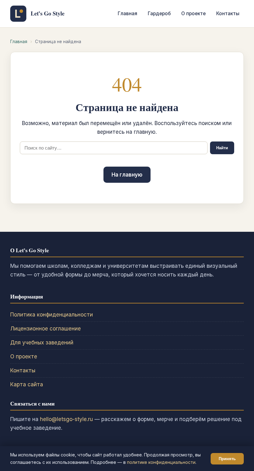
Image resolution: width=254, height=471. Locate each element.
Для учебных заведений (41, 342)
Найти (222, 148)
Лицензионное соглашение (45, 328)
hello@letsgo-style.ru (66, 419)
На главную (127, 175)
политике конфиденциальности (161, 462)
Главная (127, 13)
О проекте (193, 13)
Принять (227, 458)
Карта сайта (26, 384)
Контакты (227, 13)
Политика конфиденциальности (51, 315)
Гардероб (159, 13)
